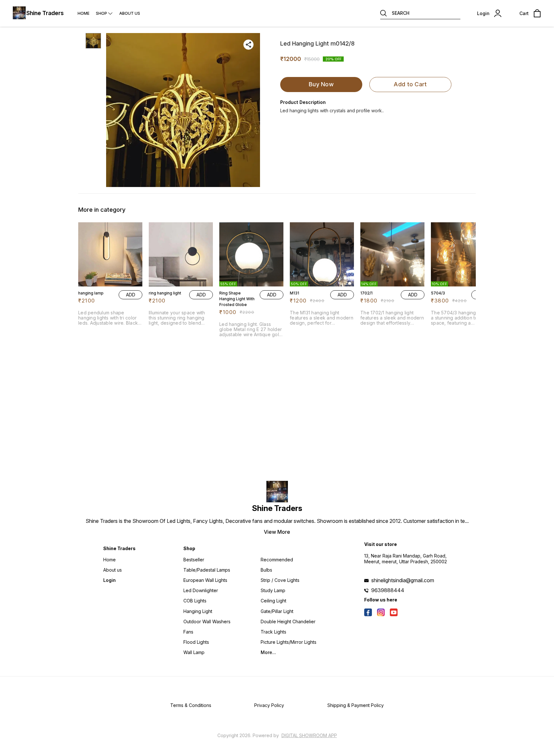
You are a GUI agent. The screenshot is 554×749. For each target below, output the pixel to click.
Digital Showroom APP (309, 735)
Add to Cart (410, 84)
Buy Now (321, 84)
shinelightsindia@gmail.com (402, 580)
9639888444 (387, 590)
